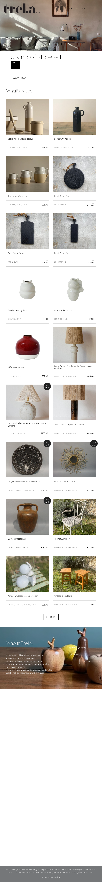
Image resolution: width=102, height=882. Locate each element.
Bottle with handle (62, 139)
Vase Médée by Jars (63, 310)
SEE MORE (51, 617)
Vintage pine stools (63, 596)
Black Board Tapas (62, 253)
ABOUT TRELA (19, 78)
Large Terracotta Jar (17, 539)
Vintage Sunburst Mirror (65, 482)
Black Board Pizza (62, 196)
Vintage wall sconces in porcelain (23, 596)
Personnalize (55, 877)
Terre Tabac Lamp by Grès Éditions (70, 424)
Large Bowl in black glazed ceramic (24, 482)
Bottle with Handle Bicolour (20, 139)
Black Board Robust (17, 253)
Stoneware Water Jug (17, 196)
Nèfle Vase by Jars (16, 367)
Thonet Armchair (62, 539)
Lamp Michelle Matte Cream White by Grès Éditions (27, 424)
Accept (44, 877)
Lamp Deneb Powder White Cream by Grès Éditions (73, 367)
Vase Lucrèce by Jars (17, 310)
